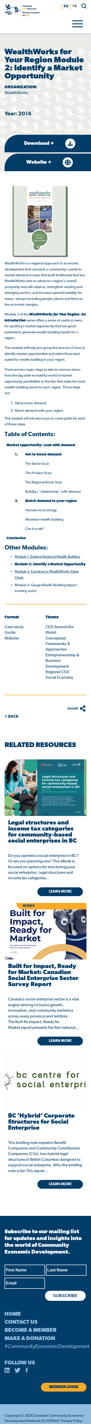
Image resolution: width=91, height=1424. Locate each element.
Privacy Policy (71, 1421)
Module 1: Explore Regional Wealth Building (47, 557)
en (66, 6)
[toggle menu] (77, 23)
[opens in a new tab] (45, 787)
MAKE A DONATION (30, 1338)
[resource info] (45, 1073)
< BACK (11, 717)
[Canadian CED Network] (22, 11)
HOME (13, 1314)
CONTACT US (21, 1322)
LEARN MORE (60, 1184)
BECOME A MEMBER (30, 1330)
